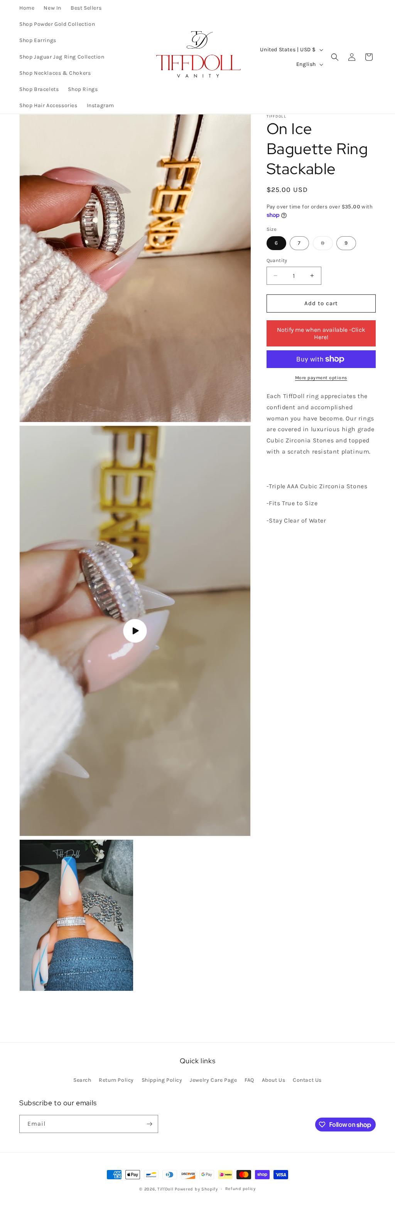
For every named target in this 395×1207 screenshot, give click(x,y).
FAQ (249, 1080)
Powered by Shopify (196, 1189)
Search (82, 1080)
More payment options (321, 377)
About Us (273, 1080)
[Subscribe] (149, 1124)
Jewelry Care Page (213, 1080)
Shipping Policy (162, 1080)
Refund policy (240, 1188)
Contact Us (307, 1080)
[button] (334, 57)
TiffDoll (165, 1189)
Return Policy (116, 1080)
